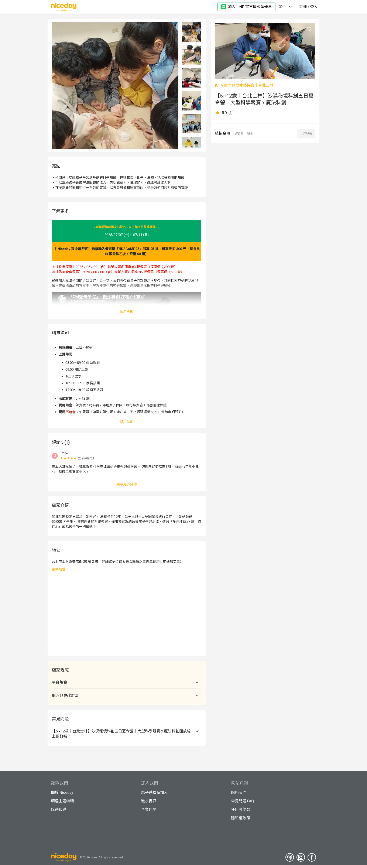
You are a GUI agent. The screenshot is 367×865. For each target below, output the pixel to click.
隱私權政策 (240, 818)
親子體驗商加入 (154, 792)
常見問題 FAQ (242, 801)
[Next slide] (191, 146)
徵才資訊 (148, 801)
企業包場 (148, 809)
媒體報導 (58, 809)
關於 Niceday (62, 792)
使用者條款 (240, 809)
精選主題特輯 (62, 801)
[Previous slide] (191, 24)
